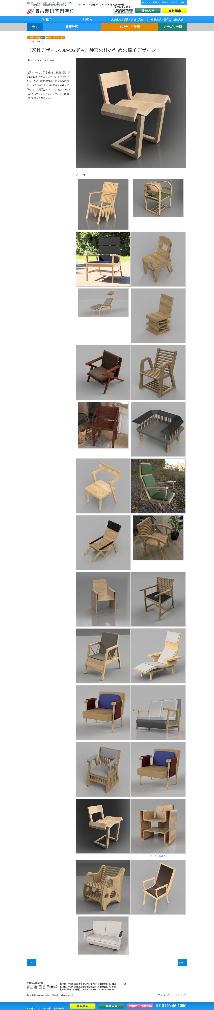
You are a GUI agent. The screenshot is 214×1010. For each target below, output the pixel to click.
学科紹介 (47, 19)
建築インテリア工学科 (55, 38)
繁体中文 (165, 2)
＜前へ (31, 962)
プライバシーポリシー (165, 995)
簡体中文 (155, 2)
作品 (43, 38)
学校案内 (87, 19)
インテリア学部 (129, 26)
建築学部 (72, 26)
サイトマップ (181, 995)
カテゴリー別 (173, 26)
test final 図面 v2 (158, 855)
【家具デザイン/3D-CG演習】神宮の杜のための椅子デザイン (91, 50)
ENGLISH (181, 2)
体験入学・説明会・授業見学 (167, 19)
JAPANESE (146, 2)
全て (35, 26)
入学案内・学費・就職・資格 (127, 19)
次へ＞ (182, 962)
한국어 (173, 2)
